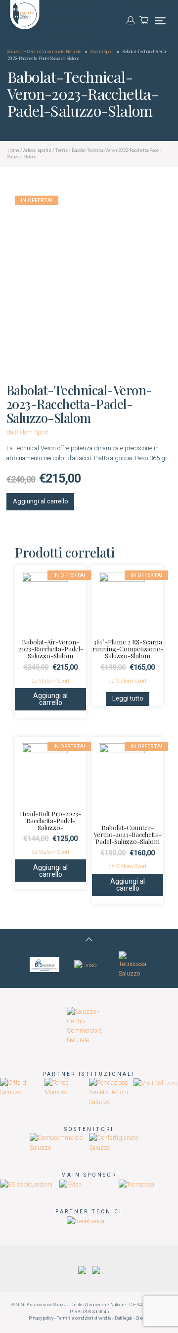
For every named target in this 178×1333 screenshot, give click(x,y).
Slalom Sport (102, 51)
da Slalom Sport (27, 432)
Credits (142, 1318)
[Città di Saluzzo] (22, 1087)
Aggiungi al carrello (40, 501)
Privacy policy (41, 1318)
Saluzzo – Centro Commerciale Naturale (44, 51)
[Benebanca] (85, 1220)
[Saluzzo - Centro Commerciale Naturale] (89, 1025)
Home (13, 150)
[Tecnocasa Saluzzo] (133, 964)
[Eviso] (85, 964)
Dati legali (124, 1318)
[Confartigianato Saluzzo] (118, 1142)
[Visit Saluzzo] (155, 1082)
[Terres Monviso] (66, 1087)
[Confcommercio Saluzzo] (59, 1142)
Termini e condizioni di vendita (84, 1318)
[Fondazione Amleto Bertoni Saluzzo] (111, 1091)
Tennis (61, 150)
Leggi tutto (127, 698)
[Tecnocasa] (136, 1184)
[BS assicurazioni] (44, 964)
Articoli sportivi (37, 150)
